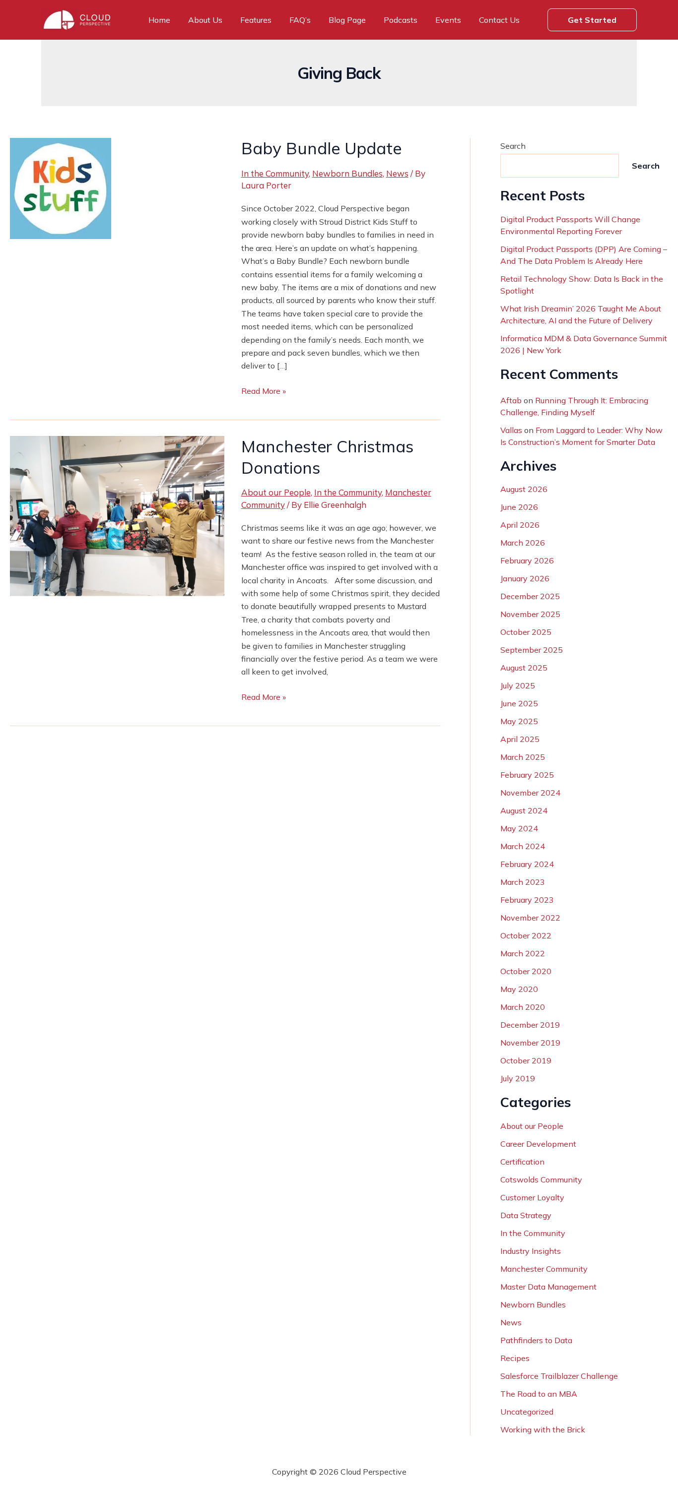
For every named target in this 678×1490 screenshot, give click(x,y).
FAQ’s (300, 20)
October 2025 (525, 632)
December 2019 (530, 1025)
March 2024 (522, 846)
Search (513, 146)
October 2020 (525, 971)
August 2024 (523, 810)
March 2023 (522, 882)
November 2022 (530, 918)
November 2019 (530, 1043)
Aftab (511, 400)
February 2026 (527, 560)
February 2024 (527, 864)
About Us (205, 20)
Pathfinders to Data (536, 1340)
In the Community (275, 173)
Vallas (511, 430)
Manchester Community (544, 1269)
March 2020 (522, 1007)
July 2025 (517, 685)
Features (255, 20)
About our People (276, 492)
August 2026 (523, 489)
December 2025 (530, 596)
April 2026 (520, 525)
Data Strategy (525, 1215)
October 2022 (525, 935)
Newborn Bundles (347, 173)
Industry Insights (530, 1251)
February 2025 (527, 775)
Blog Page (347, 20)
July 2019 (517, 1078)
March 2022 (522, 953)
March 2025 (522, 757)
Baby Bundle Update (323, 148)
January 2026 (524, 578)
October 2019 (525, 1060)
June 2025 (519, 703)
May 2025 (519, 721)
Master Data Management (548, 1287)
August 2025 (523, 668)
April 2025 (520, 739)
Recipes (515, 1358)
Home (159, 20)
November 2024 (530, 793)
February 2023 (527, 900)
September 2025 (531, 650)
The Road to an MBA (538, 1394)
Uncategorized (526, 1412)
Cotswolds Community (541, 1179)
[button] (592, 19)
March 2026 (522, 543)
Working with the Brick (542, 1429)
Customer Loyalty (532, 1197)
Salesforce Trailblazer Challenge (559, 1376)
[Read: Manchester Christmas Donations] (117, 515)
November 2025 (530, 614)
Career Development (538, 1144)
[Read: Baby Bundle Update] (60, 187)
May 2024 (519, 828)
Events (448, 20)
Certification (522, 1162)
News (397, 173)
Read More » (263, 391)
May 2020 (519, 989)
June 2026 (519, 507)
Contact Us (499, 20)
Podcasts (400, 20)
